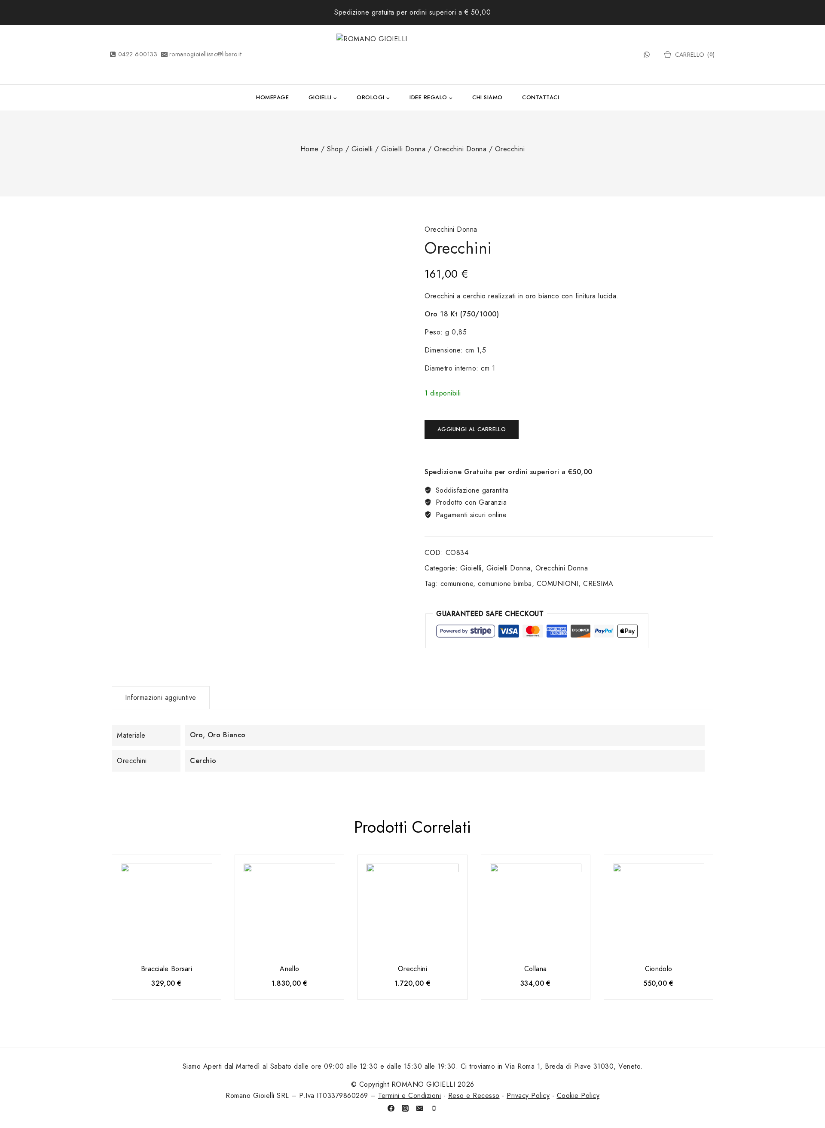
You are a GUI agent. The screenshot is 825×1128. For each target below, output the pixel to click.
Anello (289, 969)
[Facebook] (391, 1108)
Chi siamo (487, 97)
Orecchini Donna (451, 229)
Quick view (206, 874)
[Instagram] (405, 1108)
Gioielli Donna (508, 568)
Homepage (272, 97)
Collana (535, 969)
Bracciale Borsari (166, 969)
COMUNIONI (558, 584)
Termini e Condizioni (409, 1095)
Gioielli (471, 568)
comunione (457, 584)
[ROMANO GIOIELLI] (412, 55)
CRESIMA (598, 584)
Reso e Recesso (474, 1095)
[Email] (420, 1108)
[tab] (161, 697)
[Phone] (434, 1108)
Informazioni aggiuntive (160, 697)
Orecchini (412, 969)
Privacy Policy (528, 1095)
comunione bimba (505, 584)
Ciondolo (658, 969)
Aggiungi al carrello (471, 429)
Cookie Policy (578, 1095)
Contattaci (540, 97)
